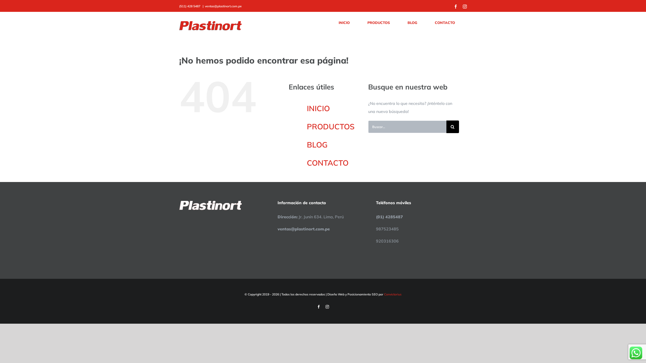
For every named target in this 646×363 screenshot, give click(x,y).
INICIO (318, 108)
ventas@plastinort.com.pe (223, 6)
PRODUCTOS (331, 126)
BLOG (317, 144)
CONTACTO (327, 163)
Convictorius (392, 294)
